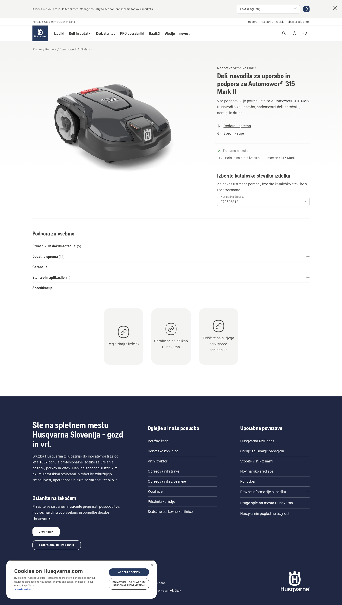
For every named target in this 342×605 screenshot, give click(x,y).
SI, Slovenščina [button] (66, 21)
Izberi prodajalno (298, 21)
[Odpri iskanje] (284, 33)
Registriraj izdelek (272, 21)
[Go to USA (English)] (306, 9)
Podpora (252, 21)
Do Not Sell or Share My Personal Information (128, 584)
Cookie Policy (23, 589)
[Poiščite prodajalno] (294, 33)
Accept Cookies (129, 572)
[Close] (152, 565)
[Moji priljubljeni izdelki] (305, 33)
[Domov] (40, 33)
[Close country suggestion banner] (335, 8)
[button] (59, 33)
